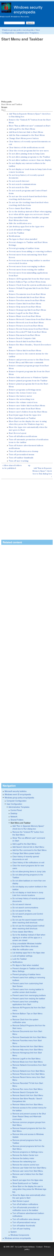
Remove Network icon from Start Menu (26, 322)
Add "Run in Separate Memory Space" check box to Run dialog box (28, 827)
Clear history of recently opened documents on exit (25, 858)
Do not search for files (19, 187)
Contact (39, 1247)
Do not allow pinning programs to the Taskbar (29, 157)
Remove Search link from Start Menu (25, 341)
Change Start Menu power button (24, 138)
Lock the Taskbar (16, 233)
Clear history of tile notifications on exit (26, 147)
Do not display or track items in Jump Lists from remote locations (27, 893)
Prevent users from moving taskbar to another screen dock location (28, 990)
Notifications (14, 236)
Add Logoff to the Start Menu (22, 129)
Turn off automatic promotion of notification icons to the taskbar (25, 1208)
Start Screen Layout (17, 433)
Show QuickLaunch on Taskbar (22, 418)
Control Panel (16, 810)
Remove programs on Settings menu (25, 390)
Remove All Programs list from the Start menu (29, 279)
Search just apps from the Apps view (25, 415)
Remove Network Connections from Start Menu (30, 319)
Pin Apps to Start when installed (23, 239)
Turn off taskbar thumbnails (21, 457)
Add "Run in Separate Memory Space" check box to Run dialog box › (42, 472)
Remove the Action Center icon (22, 393)
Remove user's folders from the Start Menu (28, 412)
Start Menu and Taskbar (20, 822)
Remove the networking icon (21, 399)
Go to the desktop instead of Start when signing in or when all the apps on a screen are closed (28, 937)
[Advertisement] (27, 70)
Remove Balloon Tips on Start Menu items (27, 282)
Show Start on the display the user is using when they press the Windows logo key (29, 1189)
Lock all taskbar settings (19, 229)
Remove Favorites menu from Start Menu (27, 300)
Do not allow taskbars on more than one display (30, 160)
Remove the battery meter (20, 396)
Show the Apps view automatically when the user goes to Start (28, 1196)
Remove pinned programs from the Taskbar (28, 380)
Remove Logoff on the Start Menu (24, 313)
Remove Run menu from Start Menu (24, 335)
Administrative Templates (27, 33)
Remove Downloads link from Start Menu (27, 297)
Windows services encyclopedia (18, 1238)
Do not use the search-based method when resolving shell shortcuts (27, 921)
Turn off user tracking (18, 461)
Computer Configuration (16, 800)
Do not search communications (22, 184)
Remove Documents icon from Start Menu (27, 294)
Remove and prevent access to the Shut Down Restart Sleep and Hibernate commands (29, 1116)
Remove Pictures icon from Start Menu (26, 326)
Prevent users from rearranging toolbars (27, 266)
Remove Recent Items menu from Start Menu (28, 329)
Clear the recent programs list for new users (29, 150)
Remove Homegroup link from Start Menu (27, 310)
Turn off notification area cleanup (23, 451)
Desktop (13, 813)
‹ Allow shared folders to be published (12, 466)
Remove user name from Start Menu (24, 408)
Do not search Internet (19, 181)
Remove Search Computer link (22, 338)
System (13, 1231)
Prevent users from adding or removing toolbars (30, 251)
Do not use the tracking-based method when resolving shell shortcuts (28, 927)
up (29, 465)
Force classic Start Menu (20, 208)
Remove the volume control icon (23, 402)
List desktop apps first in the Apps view (26, 226)
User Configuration (14, 804)
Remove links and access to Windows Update (28, 377)
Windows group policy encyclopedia (18, 30)
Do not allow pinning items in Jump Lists (27, 154)
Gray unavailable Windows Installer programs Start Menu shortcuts (27, 945)
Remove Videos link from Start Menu (25, 350)
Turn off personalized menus (21, 454)
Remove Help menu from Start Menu (25, 307)
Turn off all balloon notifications (23, 436)
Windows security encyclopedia (28, 9)
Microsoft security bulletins (15, 791)
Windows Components (19, 1235)
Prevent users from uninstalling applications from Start (25, 1003)
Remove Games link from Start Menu (25, 303)
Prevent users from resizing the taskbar (26, 269)
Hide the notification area (20, 223)
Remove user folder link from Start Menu (27, 405)
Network (13, 816)
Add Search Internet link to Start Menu (26, 132)
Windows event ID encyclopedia (18, 794)
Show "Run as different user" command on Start (29, 126)
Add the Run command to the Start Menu (27, 135)
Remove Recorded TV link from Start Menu (28, 332)
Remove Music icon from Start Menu (25, 316)
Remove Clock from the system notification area (30, 285)
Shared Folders (16, 819)
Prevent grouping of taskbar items (24, 248)
